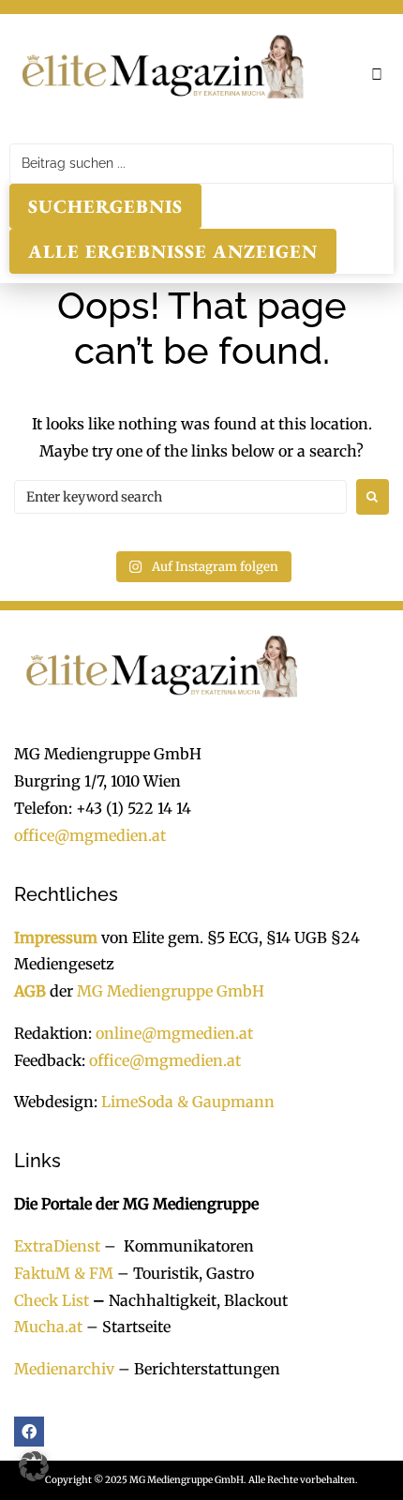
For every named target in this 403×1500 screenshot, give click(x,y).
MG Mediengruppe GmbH (170, 991)
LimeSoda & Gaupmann (188, 1101)
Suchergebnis (105, 206)
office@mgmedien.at (90, 835)
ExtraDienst (57, 1246)
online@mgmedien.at (174, 1033)
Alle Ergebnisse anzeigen (173, 251)
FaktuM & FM (63, 1273)
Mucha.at (48, 1326)
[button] (377, 74)
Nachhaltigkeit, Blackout (188, 1300)
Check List (51, 1300)
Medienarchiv (64, 1368)
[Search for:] (180, 497)
